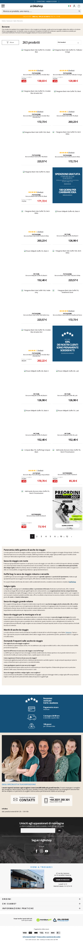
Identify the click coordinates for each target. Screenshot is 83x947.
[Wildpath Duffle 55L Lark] (67, 418)
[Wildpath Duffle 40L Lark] (67, 379)
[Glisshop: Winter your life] (36, 6)
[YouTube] (46, 851)
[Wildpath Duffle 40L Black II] (67, 219)
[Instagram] (41, 851)
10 (61, 536)
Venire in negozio (63, 880)
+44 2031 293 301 (60, 799)
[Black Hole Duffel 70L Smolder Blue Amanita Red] (36, 338)
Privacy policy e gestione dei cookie (48, 937)
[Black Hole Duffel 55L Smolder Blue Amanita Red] (36, 99)
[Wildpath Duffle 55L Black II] (36, 259)
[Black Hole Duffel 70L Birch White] (36, 219)
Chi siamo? (9, 903)
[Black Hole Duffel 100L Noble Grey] (36, 298)
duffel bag (72, 582)
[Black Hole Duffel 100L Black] (36, 140)
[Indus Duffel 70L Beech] (67, 458)
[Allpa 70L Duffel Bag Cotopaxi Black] (36, 458)
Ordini (6, 899)
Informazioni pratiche (18, 908)
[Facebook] (36, 851)
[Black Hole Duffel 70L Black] (67, 99)
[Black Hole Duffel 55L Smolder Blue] (36, 58)
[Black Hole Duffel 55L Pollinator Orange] (67, 58)
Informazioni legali (29, 937)
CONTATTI (27, 800)
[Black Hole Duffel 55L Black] (36, 180)
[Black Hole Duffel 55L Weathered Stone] (67, 298)
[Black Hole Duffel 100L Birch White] (67, 259)
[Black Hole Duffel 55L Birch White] (67, 140)
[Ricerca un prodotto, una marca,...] (79, 11)
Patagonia (68, 632)
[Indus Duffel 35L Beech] (36, 499)
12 (67, 536)
